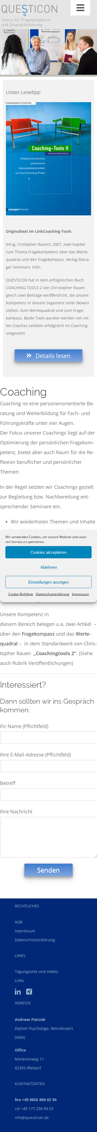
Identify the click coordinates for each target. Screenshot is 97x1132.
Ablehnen (48, 567)
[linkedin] (18, 992)
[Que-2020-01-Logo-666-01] (29, 7)
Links (19, 980)
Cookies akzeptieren (48, 552)
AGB (18, 921)
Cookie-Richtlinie (20, 594)
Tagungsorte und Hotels (36, 971)
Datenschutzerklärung (52, 594)
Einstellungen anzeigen (48, 582)
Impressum (80, 594)
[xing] (29, 992)
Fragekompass (38, 633)
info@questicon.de (32, 1117)
